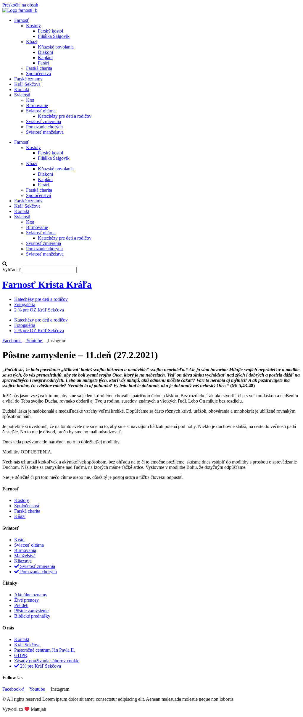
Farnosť (21, 20)
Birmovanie (37, 105)
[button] (151, 264)
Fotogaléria (24, 304)
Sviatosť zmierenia (43, 121)
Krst (30, 100)
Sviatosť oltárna (41, 110)
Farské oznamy (28, 78)
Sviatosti (22, 94)
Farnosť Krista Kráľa (47, 284)
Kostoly (33, 25)
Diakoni (45, 52)
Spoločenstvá (38, 73)
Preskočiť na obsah (20, 4)
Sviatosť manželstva (45, 132)
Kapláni (45, 57)
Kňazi (31, 41)
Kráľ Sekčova (27, 84)
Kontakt (21, 89)
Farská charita (39, 68)
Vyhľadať (11, 269)
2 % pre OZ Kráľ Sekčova (39, 309)
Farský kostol (50, 30)
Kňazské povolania (56, 46)
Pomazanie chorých (44, 126)
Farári (43, 62)
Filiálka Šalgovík (54, 36)
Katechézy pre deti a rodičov (64, 116)
